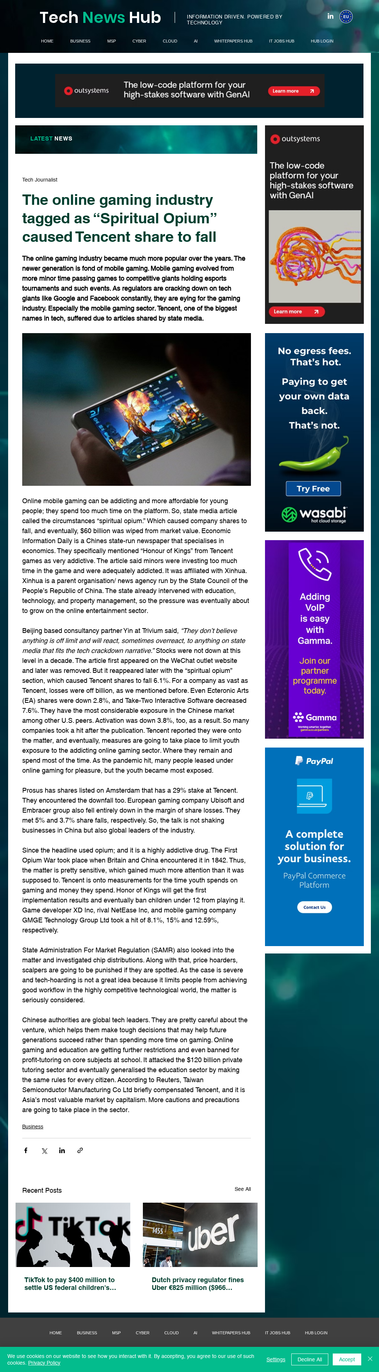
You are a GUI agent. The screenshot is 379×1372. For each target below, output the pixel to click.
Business (32, 1126)
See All (243, 1189)
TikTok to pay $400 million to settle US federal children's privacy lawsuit (69, 1283)
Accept (347, 1359)
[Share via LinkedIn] (62, 1150)
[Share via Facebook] (25, 1150)
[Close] (370, 1359)
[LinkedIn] (330, 16)
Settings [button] (275, 1359)
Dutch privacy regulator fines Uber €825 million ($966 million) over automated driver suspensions (199, 1283)
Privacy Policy (44, 1363)
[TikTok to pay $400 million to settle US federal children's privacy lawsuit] (73, 1235)
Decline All (310, 1359)
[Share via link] (80, 1150)
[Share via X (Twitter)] (43, 1150)
